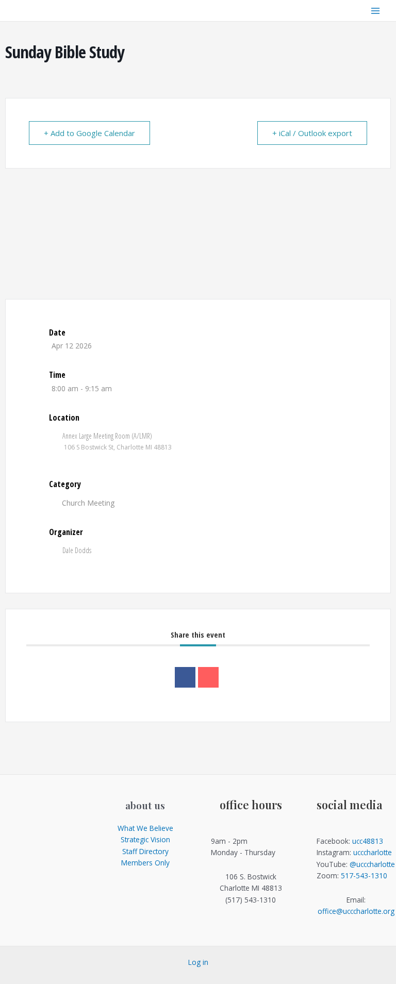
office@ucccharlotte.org (356, 911)
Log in (198, 962)
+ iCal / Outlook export (312, 133)
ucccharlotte (372, 852)
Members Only (145, 863)
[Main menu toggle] (375, 10)
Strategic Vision (145, 839)
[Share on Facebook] (185, 677)
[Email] (208, 677)
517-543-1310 (364, 875)
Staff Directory (145, 851)
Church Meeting (88, 503)
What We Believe (145, 828)
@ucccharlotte (372, 864)
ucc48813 (367, 841)
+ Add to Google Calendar (89, 133)
